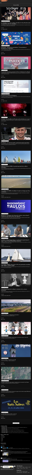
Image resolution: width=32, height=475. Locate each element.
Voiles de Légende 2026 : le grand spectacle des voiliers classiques (14, 166)
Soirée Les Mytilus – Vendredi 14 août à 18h (8, 359)
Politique (7, 213)
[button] (0, 2)
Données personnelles (19, 472)
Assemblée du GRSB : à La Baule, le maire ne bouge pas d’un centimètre (15, 191)
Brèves (4, 313)
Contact (27, 468)
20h (11, 458)
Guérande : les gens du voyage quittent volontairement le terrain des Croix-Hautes (15, 382)
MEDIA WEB (4, 450)
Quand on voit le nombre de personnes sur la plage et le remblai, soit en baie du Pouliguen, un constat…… (13, 431)
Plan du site (20, 471)
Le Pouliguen (7, 93)
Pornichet (7, 313)
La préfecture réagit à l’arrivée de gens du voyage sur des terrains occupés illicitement (15, 391)
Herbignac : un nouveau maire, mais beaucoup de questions (15, 142)
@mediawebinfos (8, 458)
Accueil (17, 471)
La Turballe (26, 467)
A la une (3, 45)
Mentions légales (25, 472)
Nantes (2, 439)
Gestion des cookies (24, 471)
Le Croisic (7, 412)
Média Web (2, 435)
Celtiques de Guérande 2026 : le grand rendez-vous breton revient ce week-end (14, 337)
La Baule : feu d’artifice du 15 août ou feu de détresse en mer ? (15, 119)
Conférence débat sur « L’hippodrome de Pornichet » (10, 314)
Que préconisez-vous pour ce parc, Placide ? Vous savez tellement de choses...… (10, 428)
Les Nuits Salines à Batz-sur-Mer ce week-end (8, 413)
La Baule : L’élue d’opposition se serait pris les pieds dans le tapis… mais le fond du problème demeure (15, 240)
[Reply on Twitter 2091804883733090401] (3, 456)
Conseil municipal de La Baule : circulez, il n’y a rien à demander (14, 289)
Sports (7, 164)
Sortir (6, 70)
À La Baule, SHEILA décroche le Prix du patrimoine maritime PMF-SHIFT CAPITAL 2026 (15, 265)
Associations (5, 45)
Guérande (8, 45)
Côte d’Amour (3, 436)
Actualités (5, 93)
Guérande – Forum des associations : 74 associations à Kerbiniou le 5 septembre (13, 48)
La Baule (5, 70)
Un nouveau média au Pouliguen (9, 95)
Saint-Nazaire (3, 437)
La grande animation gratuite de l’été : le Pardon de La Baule (15, 72)
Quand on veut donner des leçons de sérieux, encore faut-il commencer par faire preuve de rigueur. (15, 216)
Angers (2, 438)
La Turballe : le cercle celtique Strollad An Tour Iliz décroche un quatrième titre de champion (15, 23)
